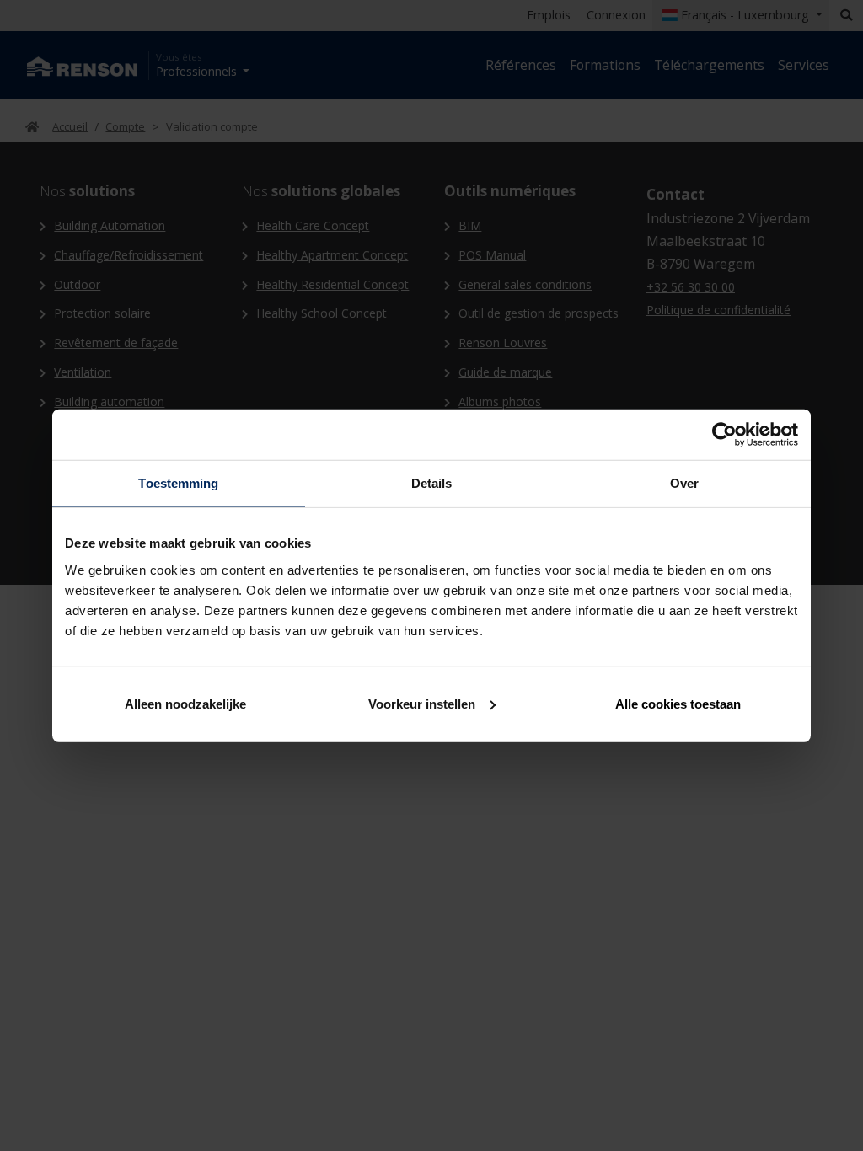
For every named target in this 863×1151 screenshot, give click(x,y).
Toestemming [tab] (178, 483)
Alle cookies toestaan (678, 703)
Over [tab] (684, 483)
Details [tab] (432, 483)
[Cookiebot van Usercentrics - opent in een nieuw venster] (724, 434)
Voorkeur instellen (421, 703)
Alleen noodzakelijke (185, 703)
